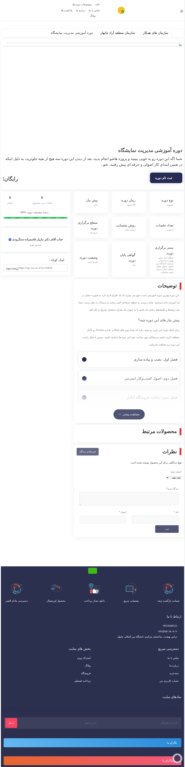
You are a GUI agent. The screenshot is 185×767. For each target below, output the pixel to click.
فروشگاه (86, 673)
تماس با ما (94, 10)
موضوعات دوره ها (82, 4)
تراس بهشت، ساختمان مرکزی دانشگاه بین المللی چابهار (147, 636)
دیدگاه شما (172, 488)
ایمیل (122, 512)
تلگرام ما (172, 742)
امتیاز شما (176, 471)
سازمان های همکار (155, 33)
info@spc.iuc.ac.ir (167, 631)
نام (176, 512)
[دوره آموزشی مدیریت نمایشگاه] (92, 93)
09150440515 (170, 625)
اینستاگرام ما (169, 760)
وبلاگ (93, 15)
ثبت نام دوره (163, 178)
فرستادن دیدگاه (87, 451)
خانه (97, 4)
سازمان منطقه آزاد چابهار (117, 33)
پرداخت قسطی (82, 681)
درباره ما (80, 10)
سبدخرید (174, 673)
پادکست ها (66, 10)
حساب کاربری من (169, 681)
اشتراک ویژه (84, 658)
